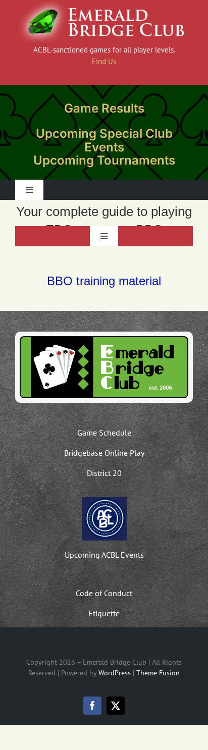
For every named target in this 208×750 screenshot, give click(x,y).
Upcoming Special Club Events (104, 140)
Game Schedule (104, 432)
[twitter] (116, 706)
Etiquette (104, 613)
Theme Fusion (158, 672)
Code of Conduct (104, 593)
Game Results (104, 108)
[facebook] (92, 706)
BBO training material (104, 281)
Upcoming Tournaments (104, 160)
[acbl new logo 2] (104, 501)
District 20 (104, 473)
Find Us (104, 61)
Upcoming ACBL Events (104, 555)
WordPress (114, 672)
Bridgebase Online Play (104, 453)
